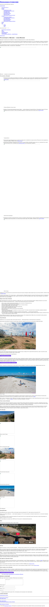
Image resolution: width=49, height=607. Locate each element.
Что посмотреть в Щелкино (18, 574)
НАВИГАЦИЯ (2, 5)
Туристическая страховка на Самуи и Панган (7, 601)
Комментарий (2, 584)
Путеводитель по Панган (4, 597)
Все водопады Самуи (7, 13)
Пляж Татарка (6, 574)
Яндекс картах (6, 79)
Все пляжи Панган (7, 18)
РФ (2, 23)
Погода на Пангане (7, 20)
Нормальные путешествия (9, 2)
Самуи (3, 9)
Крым (5, 25)
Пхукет (3, 8)
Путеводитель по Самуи (4, 595)
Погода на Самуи (7, 14)
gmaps (34, 396)
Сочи (5, 24)
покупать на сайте (22, 143)
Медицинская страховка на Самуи (9, 15)
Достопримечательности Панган (9, 17)
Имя (1, 586)
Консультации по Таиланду (4, 604)
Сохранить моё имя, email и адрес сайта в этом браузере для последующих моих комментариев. (16, 591)
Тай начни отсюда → (5, 7)
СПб (4, 26)
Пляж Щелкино (11, 574)
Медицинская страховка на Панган (9, 21)
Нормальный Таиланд (7, 605)
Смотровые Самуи (7, 12)
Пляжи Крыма (2, 35)
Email (1, 588)
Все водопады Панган (7, 19)
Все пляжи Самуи (7, 11)
